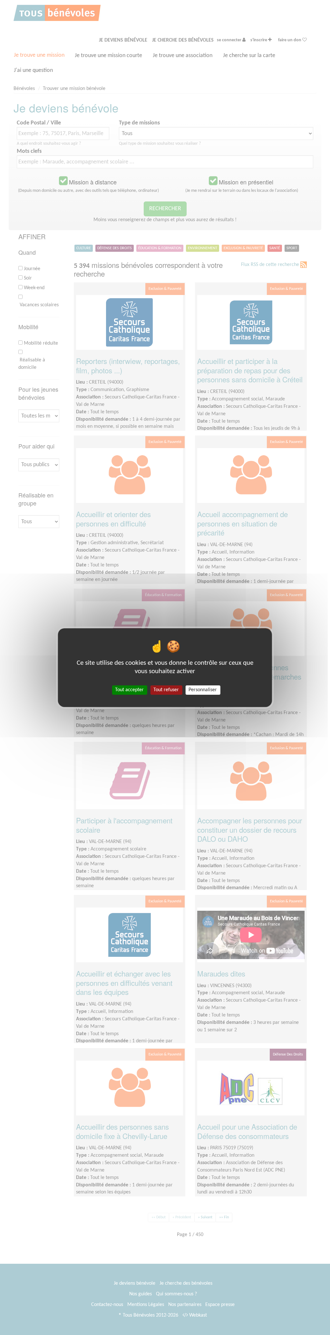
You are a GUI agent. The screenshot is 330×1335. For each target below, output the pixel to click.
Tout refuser (166, 689)
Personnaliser (203, 689)
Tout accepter (129, 689)
